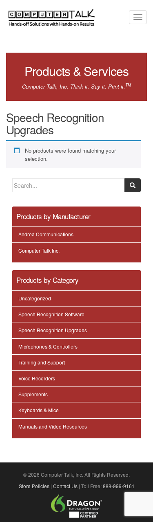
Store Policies (34, 485)
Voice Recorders (36, 378)
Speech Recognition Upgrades (52, 330)
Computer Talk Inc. (39, 250)
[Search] (132, 185)
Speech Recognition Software (51, 314)
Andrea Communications (45, 234)
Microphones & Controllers (48, 346)
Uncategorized (34, 298)
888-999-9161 (119, 485)
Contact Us (65, 485)
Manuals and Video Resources (52, 426)
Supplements (33, 394)
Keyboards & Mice (38, 409)
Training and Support (41, 362)
